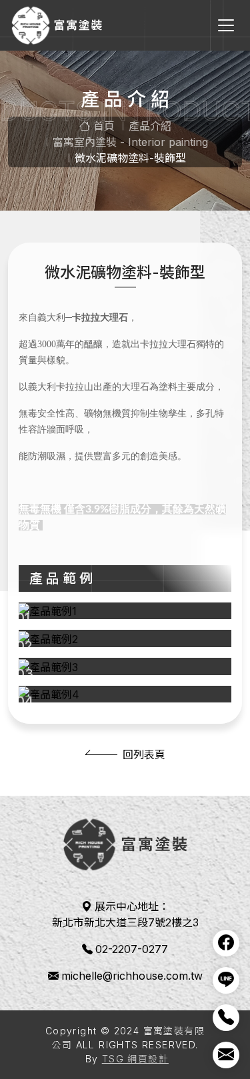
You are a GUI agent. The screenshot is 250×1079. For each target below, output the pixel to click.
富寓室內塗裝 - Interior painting (130, 142)
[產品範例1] (125, 611)
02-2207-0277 (131, 949)
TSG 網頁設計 (135, 1058)
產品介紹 (150, 126)
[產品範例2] (125, 638)
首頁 (102, 126)
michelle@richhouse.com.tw (132, 975)
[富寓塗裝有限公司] (57, 25)
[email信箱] (226, 1055)
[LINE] (226, 980)
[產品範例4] (125, 694)
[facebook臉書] (226, 943)
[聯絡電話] (226, 1017)
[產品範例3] (125, 666)
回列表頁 (144, 754)
